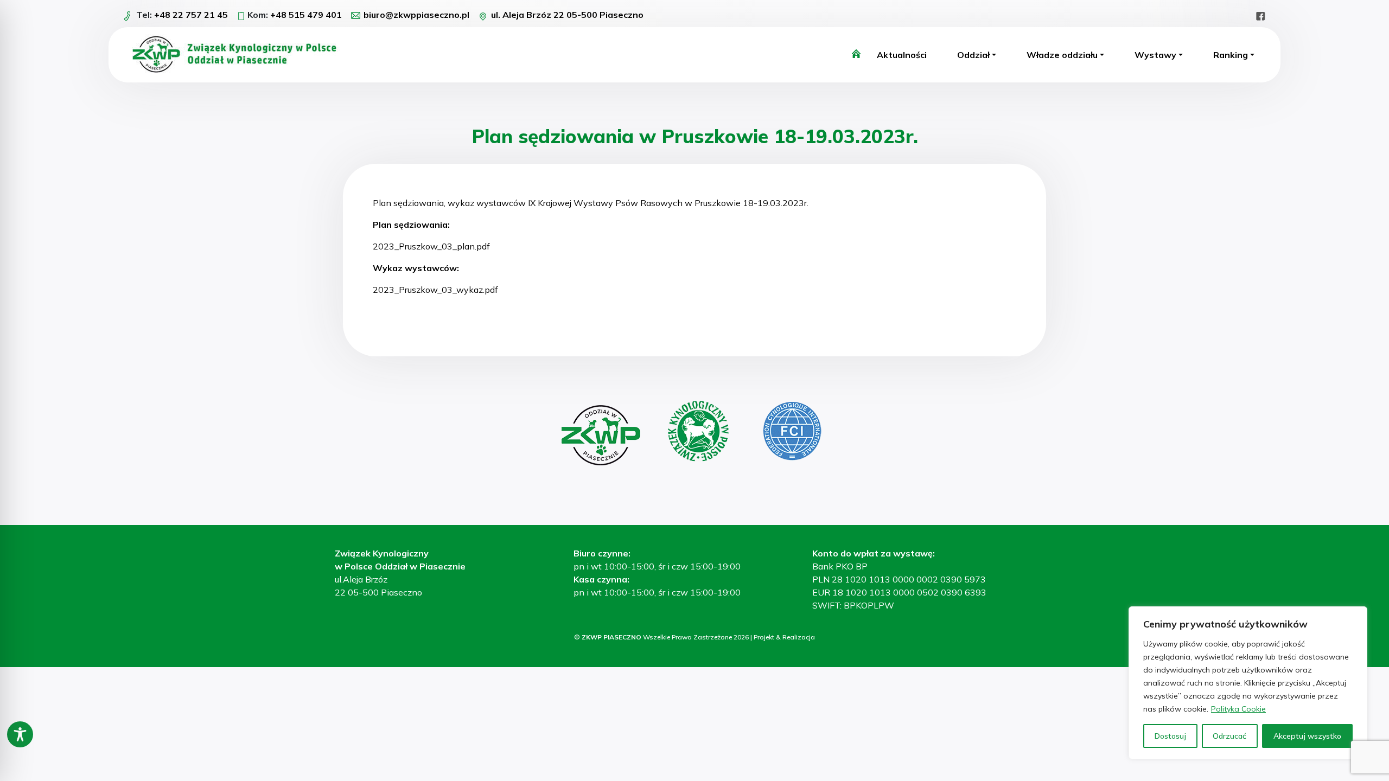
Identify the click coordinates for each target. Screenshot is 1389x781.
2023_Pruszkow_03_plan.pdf (431, 246)
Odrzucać (1229, 736)
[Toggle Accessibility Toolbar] (20, 734)
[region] (1248, 682)
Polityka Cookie (1238, 709)
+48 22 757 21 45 (191, 14)
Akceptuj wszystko (1307, 736)
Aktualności (902, 54)
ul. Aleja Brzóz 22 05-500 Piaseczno (567, 14)
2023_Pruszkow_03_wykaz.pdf (435, 289)
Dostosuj (1170, 736)
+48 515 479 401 (306, 14)
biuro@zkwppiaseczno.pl (416, 14)
